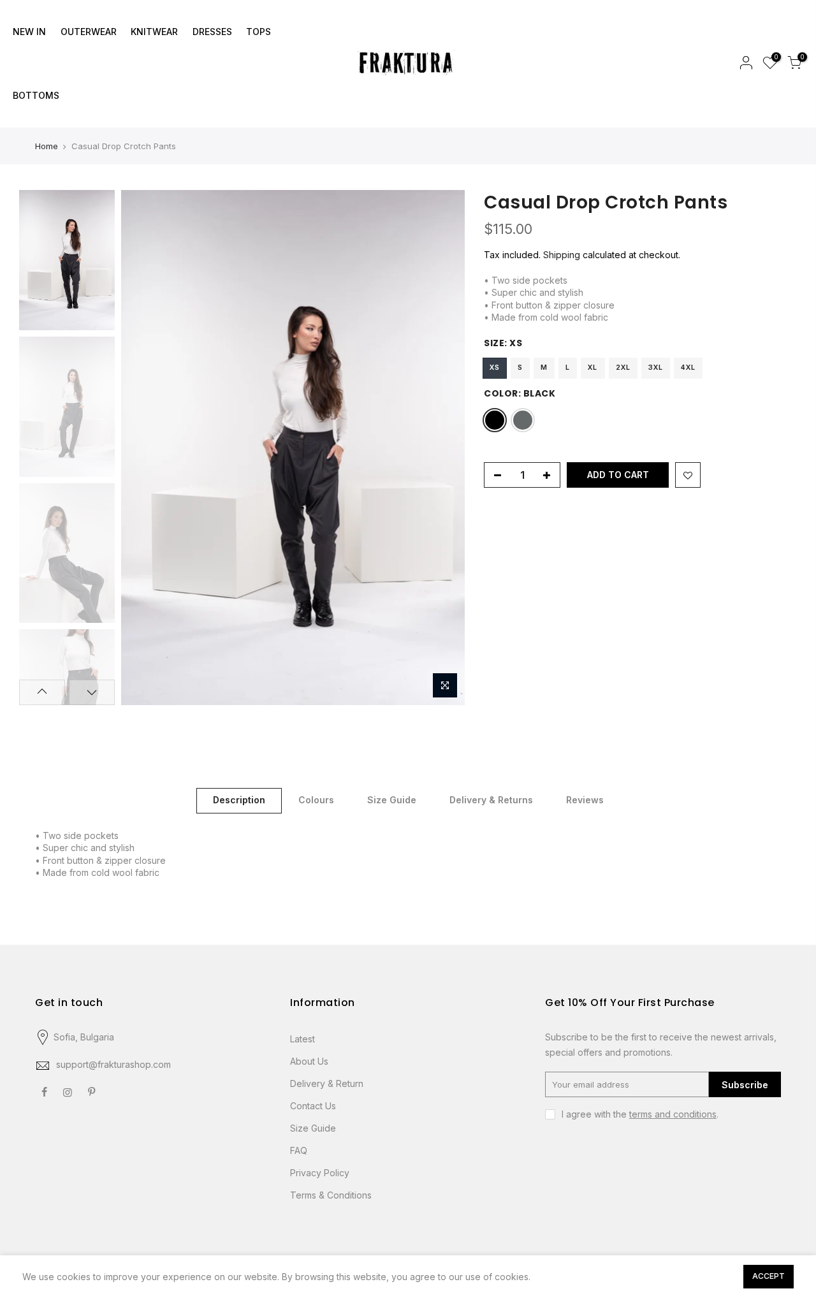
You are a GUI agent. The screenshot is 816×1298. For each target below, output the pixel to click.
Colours (316, 799)
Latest (302, 1038)
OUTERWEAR (89, 31)
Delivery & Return (326, 1083)
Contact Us (313, 1105)
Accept (768, 1276)
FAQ (298, 1150)
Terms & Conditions (331, 1195)
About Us (309, 1061)
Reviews (585, 799)
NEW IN (29, 31)
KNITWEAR (154, 31)
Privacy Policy (319, 1172)
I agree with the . (640, 1114)
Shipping (561, 254)
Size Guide (391, 799)
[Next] (442, 447)
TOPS (258, 31)
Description (239, 799)
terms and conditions (673, 1114)
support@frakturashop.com (113, 1064)
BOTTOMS (36, 95)
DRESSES (212, 31)
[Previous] (143, 447)
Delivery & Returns (491, 799)
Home (46, 146)
